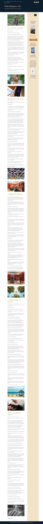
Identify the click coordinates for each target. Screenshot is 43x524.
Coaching (15, 1)
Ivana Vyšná (31, 522)
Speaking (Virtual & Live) (10, 1)
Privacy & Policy (19, 522)
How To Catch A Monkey (15, 28)
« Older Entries (10, 518)
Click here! (33, 39)
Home (5, 1)
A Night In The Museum (15, 194)
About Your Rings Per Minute (14, 414)
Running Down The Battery (16, 99)
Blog (17, 1)
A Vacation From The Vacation (14, 301)
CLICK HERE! (33, 55)
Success (14, 29)
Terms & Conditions (24, 522)
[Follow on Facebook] (36, 2)
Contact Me (20, 1)
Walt (8, 29)
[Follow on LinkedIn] (34, 2)
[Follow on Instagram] (38, 2)
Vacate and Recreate (6, 2)
